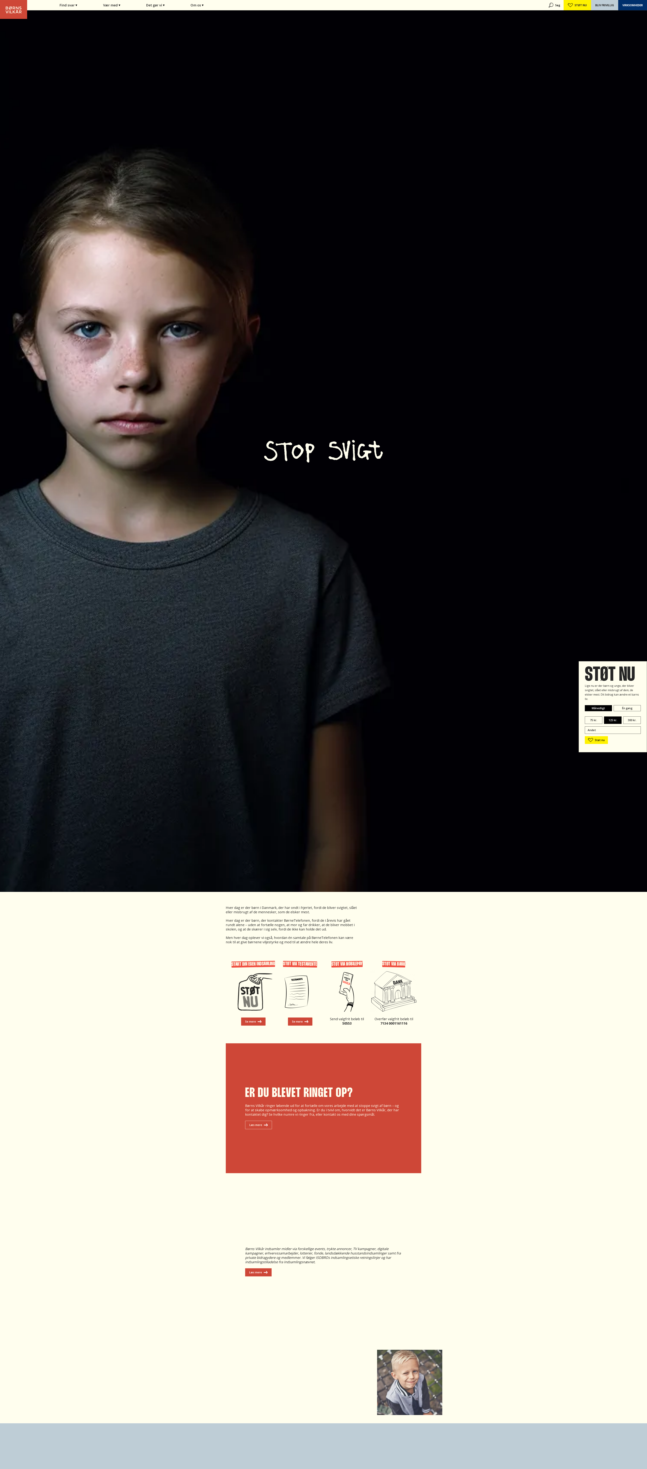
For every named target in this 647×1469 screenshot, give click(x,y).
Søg (557, 5)
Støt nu (600, 740)
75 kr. (593, 720)
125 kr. (613, 720)
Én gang (627, 708)
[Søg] (551, 5)
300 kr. (632, 720)
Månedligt (598, 708)
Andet (592, 730)
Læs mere (255, 1125)
